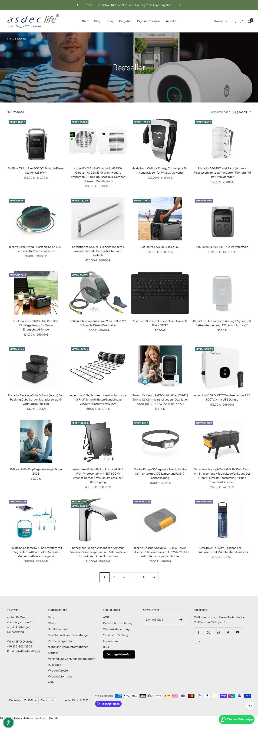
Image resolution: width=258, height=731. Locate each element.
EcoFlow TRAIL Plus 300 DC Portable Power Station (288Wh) (36, 170)
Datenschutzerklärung (118, 623)
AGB (51, 682)
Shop (97, 21)
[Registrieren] (181, 619)
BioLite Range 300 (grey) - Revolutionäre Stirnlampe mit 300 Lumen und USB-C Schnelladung (160, 473)
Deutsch (219, 21)
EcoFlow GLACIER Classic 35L (160, 247)
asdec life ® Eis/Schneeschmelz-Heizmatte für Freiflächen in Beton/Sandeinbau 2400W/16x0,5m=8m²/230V (98, 399)
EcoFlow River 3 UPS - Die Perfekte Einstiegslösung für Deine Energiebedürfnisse (35, 325)
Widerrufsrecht (58, 670)
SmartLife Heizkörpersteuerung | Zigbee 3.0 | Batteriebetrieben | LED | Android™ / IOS (222, 323)
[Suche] (234, 21)
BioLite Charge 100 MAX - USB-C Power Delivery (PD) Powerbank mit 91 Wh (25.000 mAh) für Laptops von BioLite (160, 552)
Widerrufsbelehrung (116, 629)
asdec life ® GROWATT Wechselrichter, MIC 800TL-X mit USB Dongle (222, 397)
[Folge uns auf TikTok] (199, 642)
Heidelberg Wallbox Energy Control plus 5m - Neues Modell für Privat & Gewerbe (160, 170)
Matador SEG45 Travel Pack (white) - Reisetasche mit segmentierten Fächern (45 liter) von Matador (222, 172)
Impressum (110, 641)
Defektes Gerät (58, 629)
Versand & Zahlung (115, 635)
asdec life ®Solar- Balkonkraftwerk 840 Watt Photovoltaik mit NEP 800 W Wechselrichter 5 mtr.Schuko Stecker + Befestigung (98, 476)
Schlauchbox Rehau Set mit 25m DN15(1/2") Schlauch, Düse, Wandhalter (98, 323)
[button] (8, 722)
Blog (51, 617)
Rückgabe (54, 664)
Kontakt (171, 21)
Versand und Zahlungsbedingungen (71, 658)
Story (110, 21)
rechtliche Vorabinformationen (68, 647)
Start (85, 21)
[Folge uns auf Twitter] (208, 632)
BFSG (106, 647)
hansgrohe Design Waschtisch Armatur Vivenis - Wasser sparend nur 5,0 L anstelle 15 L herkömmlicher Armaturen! (98, 552)
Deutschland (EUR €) (21, 700)
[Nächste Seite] (153, 577)
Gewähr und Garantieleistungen (69, 635)
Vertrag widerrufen (119, 654)
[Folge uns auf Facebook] (199, 632)
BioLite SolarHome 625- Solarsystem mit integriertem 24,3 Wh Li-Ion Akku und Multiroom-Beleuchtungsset (36, 552)
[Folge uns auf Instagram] (218, 632)
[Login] (241, 21)
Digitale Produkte (148, 21)
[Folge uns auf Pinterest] (228, 632)
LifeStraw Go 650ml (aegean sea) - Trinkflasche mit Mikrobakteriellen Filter (222, 550)
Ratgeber (125, 21)
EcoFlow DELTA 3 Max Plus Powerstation (222, 247)
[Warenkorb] (249, 21)
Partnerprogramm (60, 641)
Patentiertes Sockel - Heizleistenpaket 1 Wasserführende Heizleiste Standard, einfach (98, 251)
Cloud (52, 623)
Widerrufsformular (60, 676)
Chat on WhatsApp (240, 719)
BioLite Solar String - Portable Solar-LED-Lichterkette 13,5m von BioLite (36, 249)
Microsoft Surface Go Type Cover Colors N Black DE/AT (160, 323)
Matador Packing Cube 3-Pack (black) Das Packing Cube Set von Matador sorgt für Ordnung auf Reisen (36, 399)
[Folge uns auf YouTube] (237, 632)
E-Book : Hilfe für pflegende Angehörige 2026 (36, 471)
